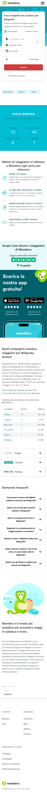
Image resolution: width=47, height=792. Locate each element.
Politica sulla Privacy (11, 769)
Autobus (5, 719)
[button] (42, 3)
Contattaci (6, 754)
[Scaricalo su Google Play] (34, 300)
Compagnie (7, 759)
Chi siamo (28, 719)
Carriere (27, 734)
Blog (26, 724)
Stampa (27, 729)
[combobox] (23, 39)
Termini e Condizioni (11, 764)
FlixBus (7, 414)
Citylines (8, 419)
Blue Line (8, 424)
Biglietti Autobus (8, 686)
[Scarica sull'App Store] (12, 300)
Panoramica (8, 92)
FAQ (34, 92)
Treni (4, 724)
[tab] (12, 33)
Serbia (6, 690)
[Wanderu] (11, 3)
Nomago (7, 440)
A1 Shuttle (8, 430)
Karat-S (7, 435)
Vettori (21, 92)
